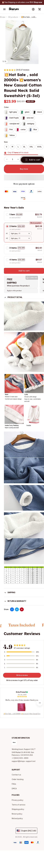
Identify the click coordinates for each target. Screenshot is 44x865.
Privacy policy (17, 800)
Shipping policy (18, 809)
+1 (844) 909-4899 (20, 758)
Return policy (17, 814)
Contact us (16, 775)
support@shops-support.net (23, 761)
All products (13, 17)
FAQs (14, 784)
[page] (38, 2)
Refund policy (17, 818)
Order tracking (17, 779)
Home (2, 17)
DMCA (14, 788)
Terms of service (18, 805)
